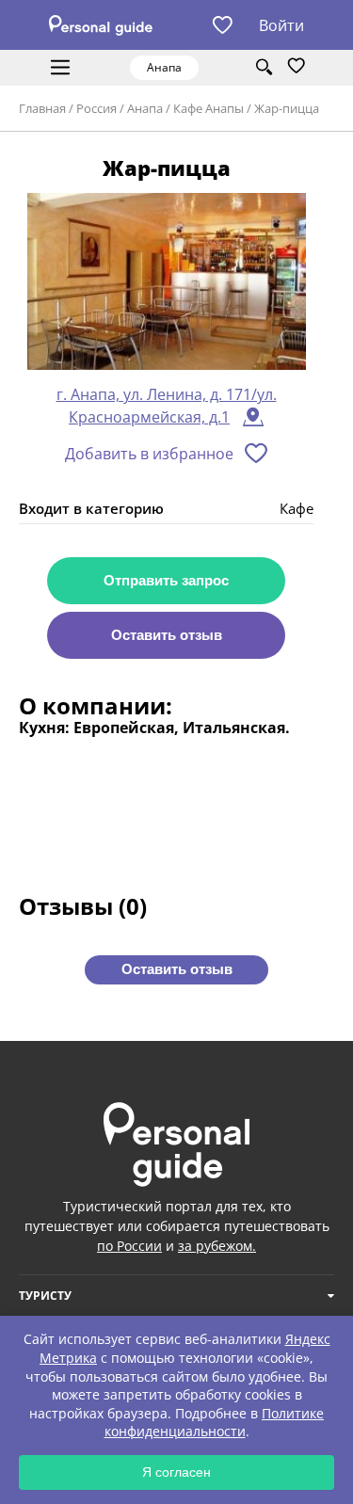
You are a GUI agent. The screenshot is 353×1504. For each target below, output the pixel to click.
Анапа (145, 108)
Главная (42, 108)
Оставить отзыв (166, 635)
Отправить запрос (166, 580)
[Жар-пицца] (166, 283)
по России (129, 1246)
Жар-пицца (286, 108)
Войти (281, 25)
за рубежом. (217, 1246)
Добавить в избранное (149, 453)
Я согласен (176, 1472)
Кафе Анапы (208, 108)
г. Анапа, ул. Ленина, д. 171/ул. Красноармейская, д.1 (166, 405)
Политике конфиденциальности (214, 1422)
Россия (96, 108)
